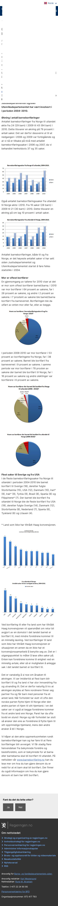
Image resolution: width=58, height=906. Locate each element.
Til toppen (29, 789)
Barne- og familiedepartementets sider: (33, 873)
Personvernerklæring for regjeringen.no (24, 845)
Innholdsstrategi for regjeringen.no (22, 841)
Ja (8, 807)
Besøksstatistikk (12, 859)
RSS (6, 866)
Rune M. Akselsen (23, 881)
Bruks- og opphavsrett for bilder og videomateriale (30, 855)
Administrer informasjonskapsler (21, 848)
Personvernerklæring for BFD (15, 891)
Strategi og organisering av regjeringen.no (25, 838)
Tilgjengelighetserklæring (17, 852)
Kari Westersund (28, 878)
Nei (20, 807)
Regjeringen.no (21, 825)
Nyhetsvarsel (11, 862)
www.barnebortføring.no (31, 759)
